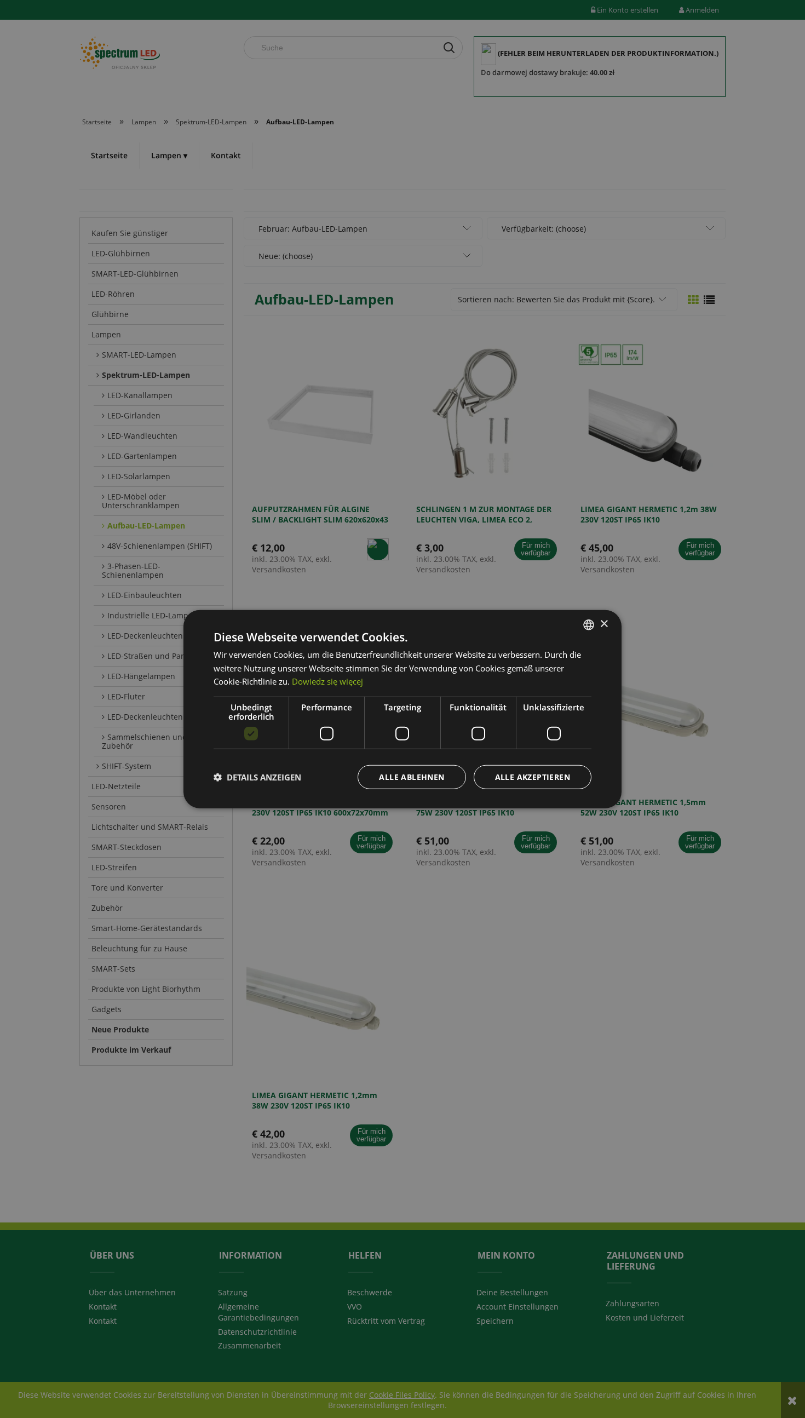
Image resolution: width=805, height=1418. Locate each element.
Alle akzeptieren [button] (532, 777)
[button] (257, 777)
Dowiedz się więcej (327, 681)
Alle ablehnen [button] (411, 777)
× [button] (604, 624)
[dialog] (402, 709)
